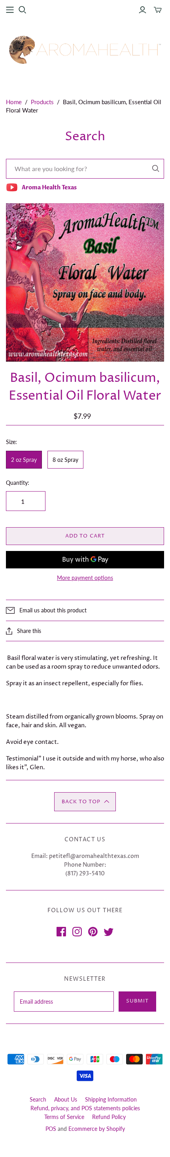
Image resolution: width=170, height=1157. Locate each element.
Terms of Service (64, 1116)
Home (14, 101)
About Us (65, 1099)
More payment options (85, 577)
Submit (137, 1001)
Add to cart (84, 535)
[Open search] (22, 10)
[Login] (142, 10)
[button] (85, 801)
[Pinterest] (93, 931)
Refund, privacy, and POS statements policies (85, 1108)
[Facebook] (61, 931)
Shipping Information (111, 1099)
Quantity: (17, 482)
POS (50, 1128)
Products (42, 101)
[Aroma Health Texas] (85, 50)
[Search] (155, 168)
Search (38, 1099)
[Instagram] (77, 931)
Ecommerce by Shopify (96, 1128)
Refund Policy (109, 1116)
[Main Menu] (10, 10)
